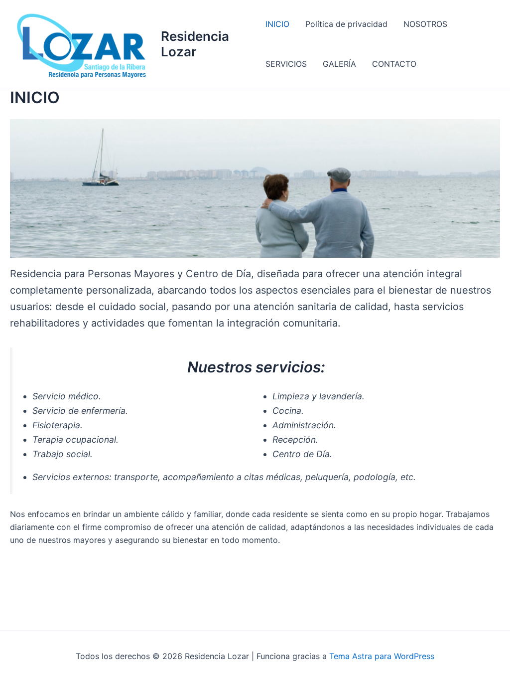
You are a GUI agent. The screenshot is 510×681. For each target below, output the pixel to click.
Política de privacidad (346, 24)
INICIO (277, 24)
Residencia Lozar (195, 43)
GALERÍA (339, 64)
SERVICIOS (286, 64)
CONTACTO (394, 64)
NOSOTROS (425, 24)
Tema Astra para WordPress (381, 656)
